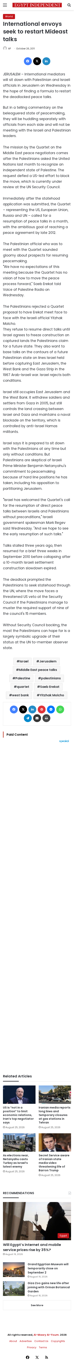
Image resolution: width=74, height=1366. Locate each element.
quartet (23, 686)
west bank (20, 695)
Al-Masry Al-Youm (46, 1335)
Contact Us (41, 1341)
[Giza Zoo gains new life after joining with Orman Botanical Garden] (14, 1288)
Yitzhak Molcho (52, 695)
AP (9, 48)
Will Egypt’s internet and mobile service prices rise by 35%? (32, 1247)
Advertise (26, 1341)
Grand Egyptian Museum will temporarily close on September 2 (48, 1268)
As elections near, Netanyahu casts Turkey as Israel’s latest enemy (16, 1161)
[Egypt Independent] (37, 5)
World (9, 16)
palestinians (51, 678)
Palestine (22, 678)
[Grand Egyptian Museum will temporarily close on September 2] (14, 1269)
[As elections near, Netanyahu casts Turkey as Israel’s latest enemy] (19, 1142)
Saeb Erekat (49, 686)
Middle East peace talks (38, 670)
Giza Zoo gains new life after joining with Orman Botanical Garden (49, 1287)
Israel (24, 661)
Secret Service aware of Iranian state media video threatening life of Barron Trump (54, 1162)
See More (37, 1305)
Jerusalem (47, 661)
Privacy (31, 1347)
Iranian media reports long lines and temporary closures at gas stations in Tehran (54, 1115)
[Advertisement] (37, 908)
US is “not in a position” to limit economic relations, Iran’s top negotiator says (18, 1115)
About (13, 1341)
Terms (43, 1347)
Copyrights (58, 1341)
